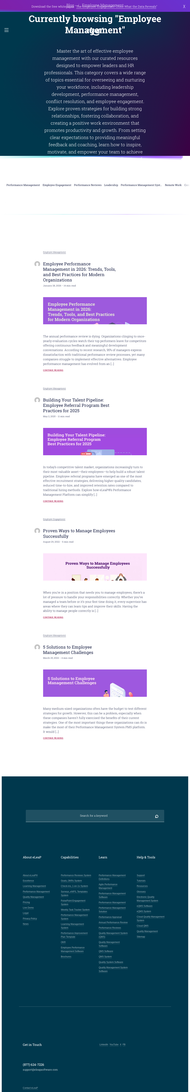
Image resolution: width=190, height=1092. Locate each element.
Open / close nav (7, 30)
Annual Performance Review (113, 922)
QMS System (105, 956)
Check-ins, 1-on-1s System (74, 886)
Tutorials (141, 880)
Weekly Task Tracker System (75, 909)
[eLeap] (95, 32)
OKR (63, 942)
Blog (70, 5)
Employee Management (54, 252)
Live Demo (28, 907)
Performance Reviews (110, 928)
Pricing (26, 902)
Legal (26, 913)
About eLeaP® (30, 875)
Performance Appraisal (110, 917)
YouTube (114, 1044)
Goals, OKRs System (71, 880)
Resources (142, 886)
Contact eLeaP (30, 1088)
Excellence (28, 880)
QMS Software (106, 951)
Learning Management (34, 886)
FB (124, 1044)
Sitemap (141, 936)
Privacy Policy (30, 918)
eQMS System (144, 911)
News (26, 924)
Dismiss (183, 6)
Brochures (66, 956)
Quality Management (33, 897)
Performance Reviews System (76, 875)
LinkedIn (103, 1044)
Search (157, 815)
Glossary (141, 891)
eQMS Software (145, 906)
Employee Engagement (54, 519)
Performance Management (36, 891)
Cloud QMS (142, 925)
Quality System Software (111, 962)
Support (141, 875)
